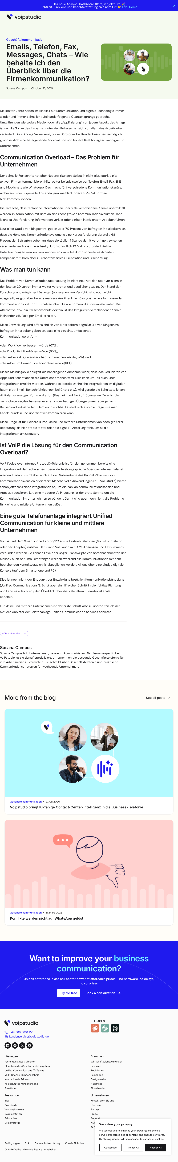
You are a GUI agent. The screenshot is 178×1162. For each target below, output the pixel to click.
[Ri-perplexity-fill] (115, 1028)
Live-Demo (129, 7)
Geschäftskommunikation (25, 39)
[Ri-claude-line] (95, 1028)
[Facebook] (15, 1045)
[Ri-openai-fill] (105, 1028)
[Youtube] (29, 1045)
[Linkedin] (8, 1045)
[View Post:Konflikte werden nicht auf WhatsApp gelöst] (89, 864)
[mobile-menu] (168, 17)
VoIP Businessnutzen (14, 633)
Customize (110, 1147)
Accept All (155, 1147)
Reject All (133, 1147)
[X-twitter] (22, 1045)
